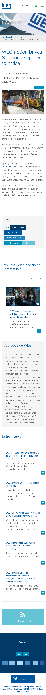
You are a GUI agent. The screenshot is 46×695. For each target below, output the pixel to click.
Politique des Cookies (32, 687)
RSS (25, 689)
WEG (5, 5)
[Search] (31, 6)
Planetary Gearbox (14, 238)
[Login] (22, 6)
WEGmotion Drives (10, 167)
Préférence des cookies (25, 679)
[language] (36, 6)
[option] (23, 307)
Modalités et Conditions (12, 689)
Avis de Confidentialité (13, 687)
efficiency (28, 243)
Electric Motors (13, 243)
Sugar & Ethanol (13, 232)
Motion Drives (18, 227)
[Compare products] (27, 6)
